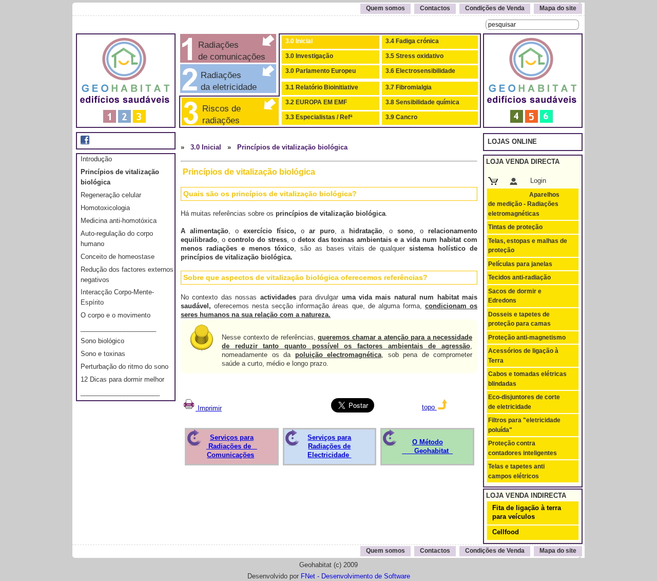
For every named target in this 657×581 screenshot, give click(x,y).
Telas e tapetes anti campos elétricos (516, 471)
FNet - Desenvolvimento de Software (355, 576)
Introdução (96, 159)
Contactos (435, 8)
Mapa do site (557, 8)
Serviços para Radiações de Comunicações (231, 446)
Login (538, 180)
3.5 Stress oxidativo (414, 56)
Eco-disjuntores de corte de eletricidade (524, 401)
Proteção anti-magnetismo (527, 337)
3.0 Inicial (299, 41)
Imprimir (209, 408)
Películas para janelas (520, 264)
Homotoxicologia (105, 208)
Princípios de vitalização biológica (292, 147)
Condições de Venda (495, 8)
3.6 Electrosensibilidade (420, 70)
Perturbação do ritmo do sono (124, 366)
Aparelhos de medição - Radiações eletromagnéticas (523, 204)
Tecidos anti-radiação (519, 277)
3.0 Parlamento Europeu (320, 70)
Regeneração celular (111, 195)
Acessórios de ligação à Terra (523, 355)
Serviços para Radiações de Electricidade (329, 446)
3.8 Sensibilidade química (422, 102)
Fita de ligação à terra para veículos (526, 512)
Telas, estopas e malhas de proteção (527, 245)
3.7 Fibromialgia (408, 87)
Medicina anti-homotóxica (119, 220)
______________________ (120, 392)
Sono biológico (102, 341)
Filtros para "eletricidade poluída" (524, 425)
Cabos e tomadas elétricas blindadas (527, 378)
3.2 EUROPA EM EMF (316, 102)
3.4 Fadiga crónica (412, 41)
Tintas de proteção (515, 227)
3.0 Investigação (309, 56)
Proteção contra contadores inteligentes (522, 448)
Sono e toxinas (103, 354)
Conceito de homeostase (117, 256)
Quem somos (385, 8)
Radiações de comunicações (230, 51)
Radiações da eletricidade (226, 81)
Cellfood (505, 532)
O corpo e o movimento (115, 315)
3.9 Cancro (401, 117)
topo (429, 407)
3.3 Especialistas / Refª (318, 117)
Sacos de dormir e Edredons (515, 296)
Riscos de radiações (219, 114)
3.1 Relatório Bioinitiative (321, 87)
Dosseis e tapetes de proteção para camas (519, 319)
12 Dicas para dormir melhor (122, 379)
